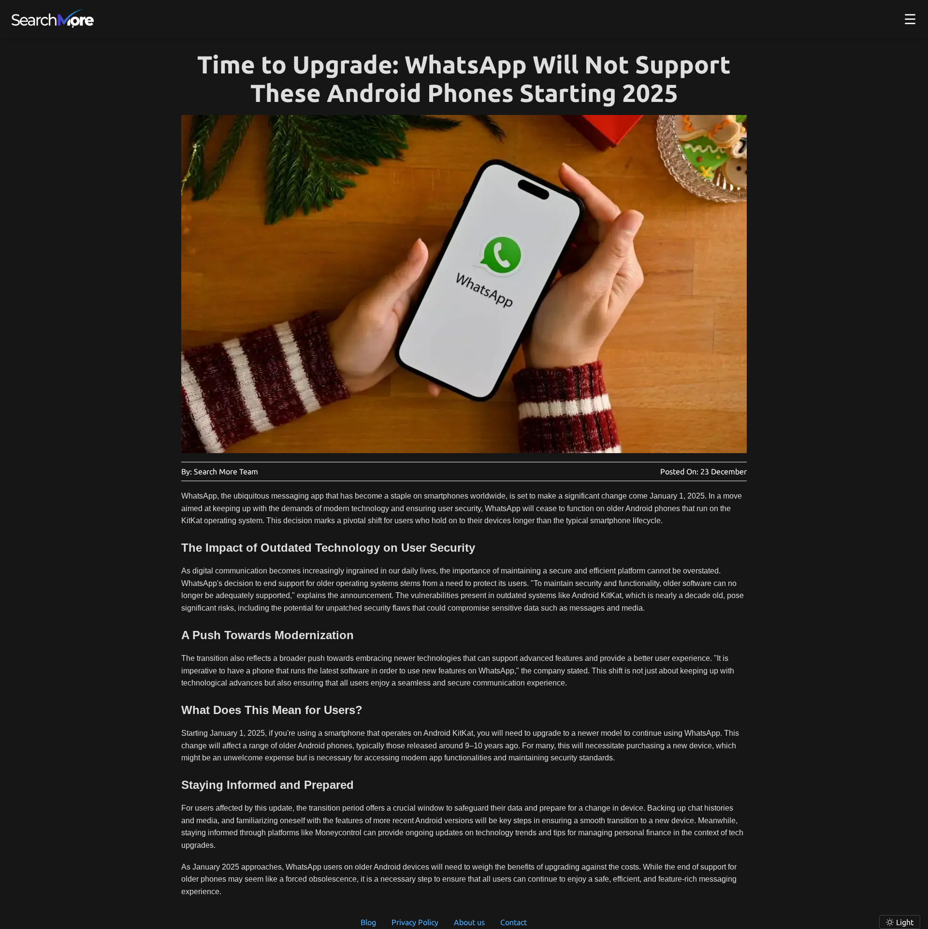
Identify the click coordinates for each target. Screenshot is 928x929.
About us (469, 922)
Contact (513, 922)
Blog (368, 922)
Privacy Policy (415, 922)
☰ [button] (910, 19)
